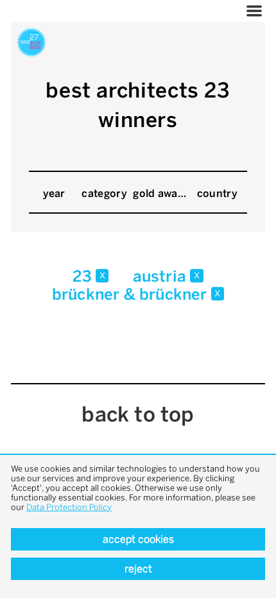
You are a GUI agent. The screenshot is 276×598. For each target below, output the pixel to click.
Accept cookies (138, 539)
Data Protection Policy (69, 507)
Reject (138, 569)
